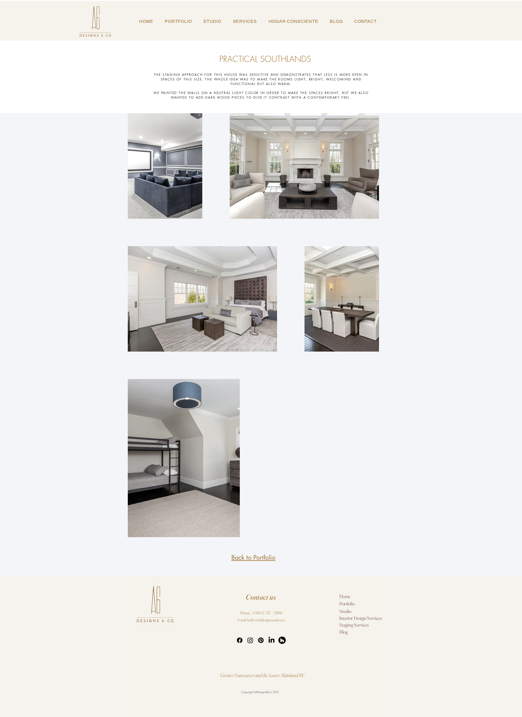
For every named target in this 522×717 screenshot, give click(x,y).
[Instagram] (250, 640)
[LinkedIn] (271, 640)
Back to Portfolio (253, 557)
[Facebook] (239, 640)
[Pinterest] (261, 640)
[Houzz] (282, 640)
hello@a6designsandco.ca (266, 619)
